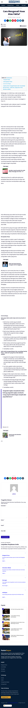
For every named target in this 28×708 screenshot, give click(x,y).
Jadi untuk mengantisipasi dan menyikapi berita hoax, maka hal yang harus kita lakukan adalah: (14, 87)
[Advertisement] (14, 62)
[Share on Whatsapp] (10, 20)
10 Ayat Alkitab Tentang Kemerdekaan (15, 616)
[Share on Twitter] (8, 20)
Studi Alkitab (3, 667)
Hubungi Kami (4, 684)
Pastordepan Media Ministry (13, 703)
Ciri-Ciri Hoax (7, 84)
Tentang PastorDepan (5, 682)
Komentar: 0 (23, 26)
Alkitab (17, 5)
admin (14, 494)
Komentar (3, 505)
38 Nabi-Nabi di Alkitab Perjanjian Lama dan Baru (17, 636)
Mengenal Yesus (10, 5)
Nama (2, 520)
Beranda (3, 5)
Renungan (24, 5)
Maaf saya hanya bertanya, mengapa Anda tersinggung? (15, 264)
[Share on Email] (13, 20)
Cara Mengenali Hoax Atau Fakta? (14, 12)
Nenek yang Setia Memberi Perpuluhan (15, 435)
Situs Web (3, 531)
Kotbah (2, 678)
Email (2, 525)
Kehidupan (3, 671)
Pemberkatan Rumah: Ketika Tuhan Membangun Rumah (17, 623)
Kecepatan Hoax (8, 82)
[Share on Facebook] (5, 20)
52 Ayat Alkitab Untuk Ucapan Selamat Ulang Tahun (16, 629)
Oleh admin (3, 26)
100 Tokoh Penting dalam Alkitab (17, 609)
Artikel (2, 680)
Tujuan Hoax (7, 80)
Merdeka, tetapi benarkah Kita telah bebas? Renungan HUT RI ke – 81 (17, 171)
